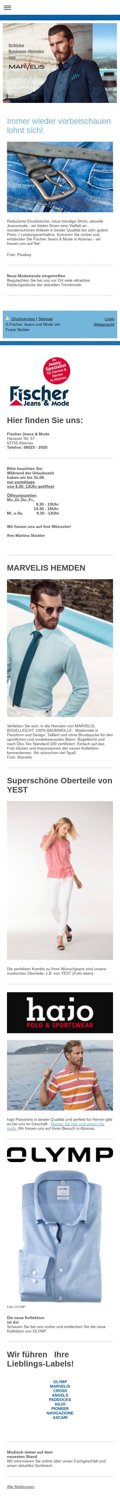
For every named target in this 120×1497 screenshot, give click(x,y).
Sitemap (45, 319)
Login (109, 319)
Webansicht (104, 324)
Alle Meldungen (20, 1486)
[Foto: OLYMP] (60, 1236)
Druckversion (23, 319)
